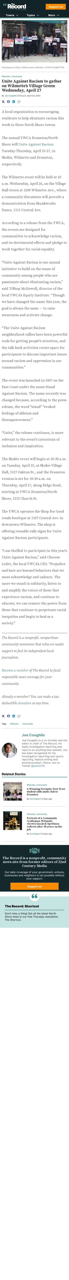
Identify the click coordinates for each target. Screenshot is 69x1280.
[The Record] (14, 6)
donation (24, 703)
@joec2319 (38, 765)
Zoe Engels (35, 799)
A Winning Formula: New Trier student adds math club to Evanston (46, 791)
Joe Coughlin (11, 95)
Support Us (56, 6)
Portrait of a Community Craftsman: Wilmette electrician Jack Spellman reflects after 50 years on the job (44, 824)
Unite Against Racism (35, 144)
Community (16, 76)
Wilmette (6, 76)
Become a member (15, 670)
